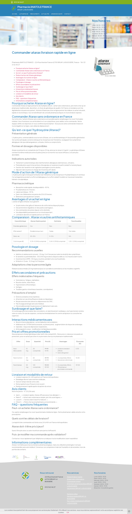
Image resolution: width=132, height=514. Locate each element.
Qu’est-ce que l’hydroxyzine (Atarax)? (29, 73)
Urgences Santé (56, 14)
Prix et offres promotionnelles (26, 91)
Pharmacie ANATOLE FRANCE (34, 6)
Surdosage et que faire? (24, 87)
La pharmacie (23, 14)
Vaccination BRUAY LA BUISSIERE (79, 488)
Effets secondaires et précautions (28, 84)
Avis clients (20, 96)
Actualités (45, 14)
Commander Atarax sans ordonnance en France (32, 71)
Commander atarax (74, 481)
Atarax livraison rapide (74, 477)
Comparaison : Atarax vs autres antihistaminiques (33, 80)
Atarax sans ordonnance (75, 479)
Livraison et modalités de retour (27, 94)
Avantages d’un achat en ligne (26, 78)
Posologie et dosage (23, 82)
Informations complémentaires (27, 101)
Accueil (14, 14)
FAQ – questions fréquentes (26, 98)
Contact (67, 14)
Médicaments (34, 14)
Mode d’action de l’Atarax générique (28, 75)
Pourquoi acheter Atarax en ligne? (28, 68)
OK (68, 512)
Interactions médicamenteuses (27, 89)
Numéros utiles (72, 494)
